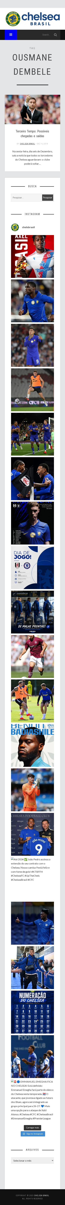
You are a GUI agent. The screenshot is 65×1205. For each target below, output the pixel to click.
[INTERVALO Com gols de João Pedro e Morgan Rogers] (32, 478)
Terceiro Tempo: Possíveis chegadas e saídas (32, 133)
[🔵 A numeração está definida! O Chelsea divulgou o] (32, 1012)
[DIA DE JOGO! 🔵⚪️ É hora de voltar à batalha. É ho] (32, 567)
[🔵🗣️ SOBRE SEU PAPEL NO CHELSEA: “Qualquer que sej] (32, 1056)
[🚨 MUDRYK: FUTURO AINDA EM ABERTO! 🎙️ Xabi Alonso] (32, 700)
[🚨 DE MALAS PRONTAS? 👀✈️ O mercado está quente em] (32, 612)
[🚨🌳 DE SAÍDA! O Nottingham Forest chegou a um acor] (32, 389)
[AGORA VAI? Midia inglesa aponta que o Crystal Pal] (32, 923)
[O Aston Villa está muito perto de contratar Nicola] (32, 300)
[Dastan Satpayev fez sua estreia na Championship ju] (32, 656)
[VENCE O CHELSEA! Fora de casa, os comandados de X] (32, 434)
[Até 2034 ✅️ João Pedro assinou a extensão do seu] (32, 878)
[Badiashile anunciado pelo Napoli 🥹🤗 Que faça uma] (32, 745)
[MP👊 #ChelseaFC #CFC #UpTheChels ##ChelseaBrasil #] (32, 789)
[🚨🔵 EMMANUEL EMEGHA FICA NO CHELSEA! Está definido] (32, 1101)
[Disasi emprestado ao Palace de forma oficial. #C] (32, 256)
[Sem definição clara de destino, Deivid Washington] (32, 967)
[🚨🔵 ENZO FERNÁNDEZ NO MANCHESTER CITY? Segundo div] (32, 345)
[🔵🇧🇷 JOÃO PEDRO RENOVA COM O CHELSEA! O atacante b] (32, 834)
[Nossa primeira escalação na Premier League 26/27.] (32, 523)
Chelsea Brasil (27, 144)
